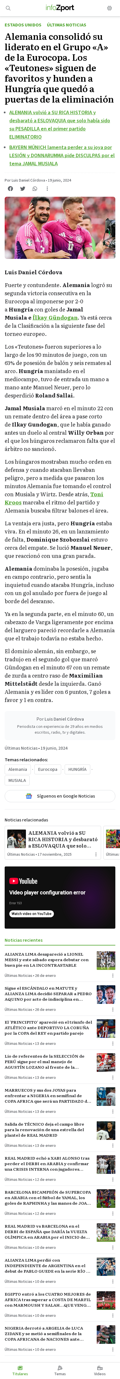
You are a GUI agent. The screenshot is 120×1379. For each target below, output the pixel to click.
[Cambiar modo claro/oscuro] (109, 8)
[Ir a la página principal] (60, 8)
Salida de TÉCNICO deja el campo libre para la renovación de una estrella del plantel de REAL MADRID (44, 1129)
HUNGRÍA (77, 769)
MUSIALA (17, 780)
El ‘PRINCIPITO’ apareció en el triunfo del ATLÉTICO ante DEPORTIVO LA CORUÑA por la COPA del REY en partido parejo (48, 1027)
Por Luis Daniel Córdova (25, 180)
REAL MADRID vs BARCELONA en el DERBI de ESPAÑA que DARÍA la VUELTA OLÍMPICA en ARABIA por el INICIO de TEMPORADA (46, 1231)
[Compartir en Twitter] (23, 188)
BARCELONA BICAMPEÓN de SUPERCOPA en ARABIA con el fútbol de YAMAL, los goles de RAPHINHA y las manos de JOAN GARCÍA (48, 1197)
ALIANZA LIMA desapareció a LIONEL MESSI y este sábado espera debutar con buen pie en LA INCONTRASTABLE (47, 959)
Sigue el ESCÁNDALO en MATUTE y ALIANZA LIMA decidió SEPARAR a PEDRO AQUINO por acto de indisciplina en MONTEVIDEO (48, 993)
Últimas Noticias (66, 25)
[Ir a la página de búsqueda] (8, 8)
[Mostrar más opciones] (47, 188)
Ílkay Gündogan (55, 317)
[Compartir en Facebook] (10, 188)
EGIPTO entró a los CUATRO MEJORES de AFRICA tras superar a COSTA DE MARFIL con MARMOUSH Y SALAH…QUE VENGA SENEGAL (48, 1299)
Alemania (17, 769)
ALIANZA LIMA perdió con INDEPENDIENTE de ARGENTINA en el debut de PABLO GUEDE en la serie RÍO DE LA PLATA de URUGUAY (48, 1265)
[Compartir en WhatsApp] (35, 188)
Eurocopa (47, 769)
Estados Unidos (23, 25)
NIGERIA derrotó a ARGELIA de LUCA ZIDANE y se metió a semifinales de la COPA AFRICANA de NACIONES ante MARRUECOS (44, 1333)
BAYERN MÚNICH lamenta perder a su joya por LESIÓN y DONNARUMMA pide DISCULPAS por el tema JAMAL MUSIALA (62, 155)
